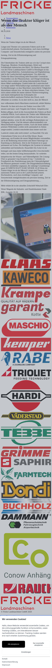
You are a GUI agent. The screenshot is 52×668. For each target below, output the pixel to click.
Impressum (6, 665)
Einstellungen (26, 652)
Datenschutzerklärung (10, 662)
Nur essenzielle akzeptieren (38, 644)
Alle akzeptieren (13, 644)
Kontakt (4, 659)
